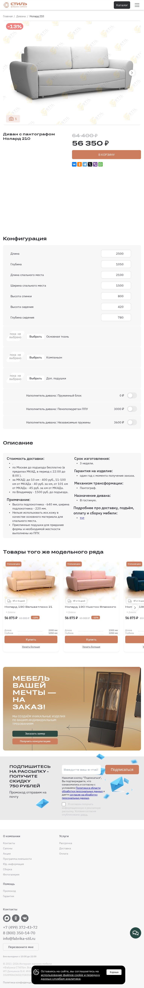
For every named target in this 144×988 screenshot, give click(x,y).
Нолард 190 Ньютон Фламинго (90, 609)
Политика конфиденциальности (22, 982)
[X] (90, 164)
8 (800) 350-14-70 (19, 932)
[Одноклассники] (79, 164)
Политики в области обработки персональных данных (82, 789)
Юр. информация (13, 864)
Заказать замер (35, 733)
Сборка (7, 869)
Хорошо (114, 972)
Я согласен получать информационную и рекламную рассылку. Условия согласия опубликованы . (81, 809)
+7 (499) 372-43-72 (20, 927)
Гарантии (8, 896)
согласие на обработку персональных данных (80, 796)
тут (82, 518)
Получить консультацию (35, 741)
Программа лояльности (17, 858)
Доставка (65, 848)
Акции (7, 853)
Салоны (7, 848)
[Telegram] (84, 164)
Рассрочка (65, 843)
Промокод (9, 891)
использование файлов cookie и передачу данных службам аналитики (70, 977)
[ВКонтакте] (74, 164)
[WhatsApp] (100, 164)
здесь (83, 814)
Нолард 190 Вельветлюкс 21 (28, 609)
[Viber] (95, 164)
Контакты (9, 843)
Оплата (63, 853)
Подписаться (122, 770)
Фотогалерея (11, 874)
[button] (132, 73)
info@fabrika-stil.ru (19, 938)
